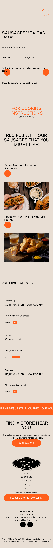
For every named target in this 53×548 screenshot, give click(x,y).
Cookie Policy (44, 541)
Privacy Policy (32, 541)
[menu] (45, 12)
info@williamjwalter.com (26, 520)
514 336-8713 (26, 514)
